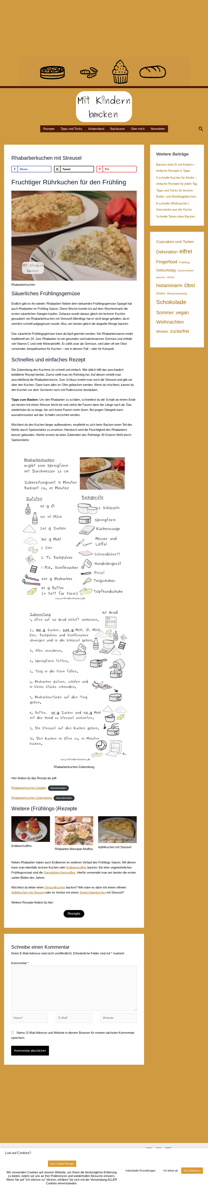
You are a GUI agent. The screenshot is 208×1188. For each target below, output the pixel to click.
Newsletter (158, 128)
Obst (189, 285)
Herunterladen (58, 788)
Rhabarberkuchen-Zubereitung (31, 798)
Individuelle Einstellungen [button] (140, 1170)
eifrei (185, 251)
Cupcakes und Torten (175, 242)
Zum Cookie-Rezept (62, 1163)
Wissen (162, 331)
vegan (182, 312)
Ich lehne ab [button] (170, 1170)
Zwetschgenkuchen (93, 892)
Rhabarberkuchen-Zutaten (28, 788)
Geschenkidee (186, 270)
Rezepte (48, 128)
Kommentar (20, 963)
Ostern (160, 293)
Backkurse (117, 128)
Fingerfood (166, 261)
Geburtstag (166, 270)
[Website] (118, 1018)
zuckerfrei (179, 331)
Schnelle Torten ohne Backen (175, 216)
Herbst (170, 277)
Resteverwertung (177, 293)
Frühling (184, 262)
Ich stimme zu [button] (192, 1170)
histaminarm (169, 285)
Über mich (138, 128)
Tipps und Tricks (71, 128)
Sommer (165, 312)
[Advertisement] (104, 28)
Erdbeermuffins (76, 867)
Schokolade (171, 302)
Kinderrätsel (96, 128)
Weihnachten (170, 322)
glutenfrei (160, 277)
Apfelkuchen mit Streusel (27, 892)
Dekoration (167, 251)
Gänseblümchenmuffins (59, 872)
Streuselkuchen (54, 887)
